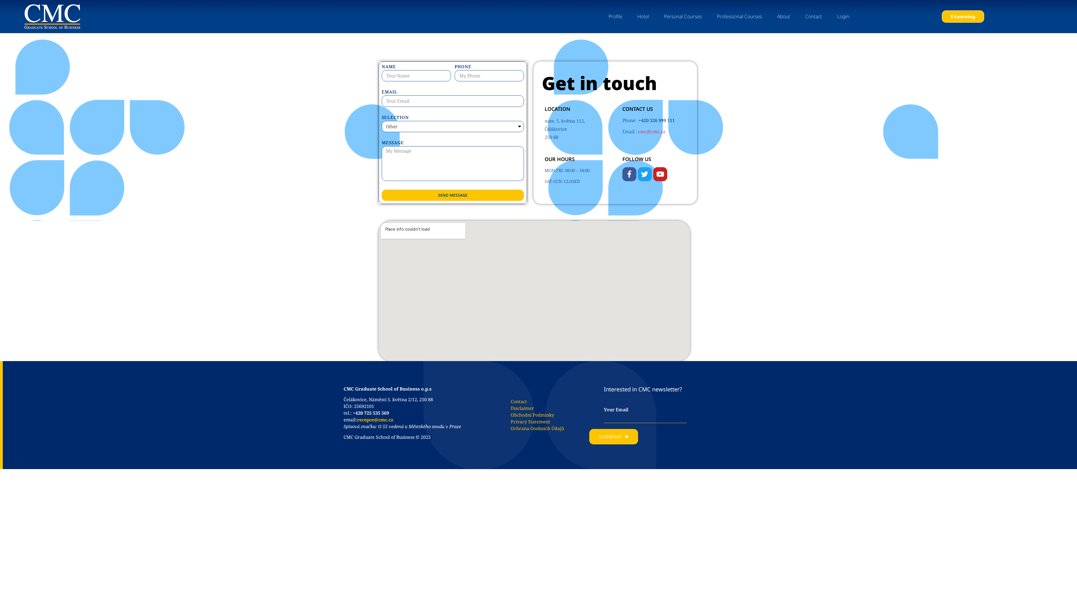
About (783, 16)
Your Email (616, 409)
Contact (813, 16)
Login (843, 16)
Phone (463, 67)
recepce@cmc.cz (375, 420)
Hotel (643, 16)
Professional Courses (739, 16)
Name (389, 67)
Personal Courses (683, 16)
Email (389, 92)
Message (393, 143)
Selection (395, 117)
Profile (615, 16)
